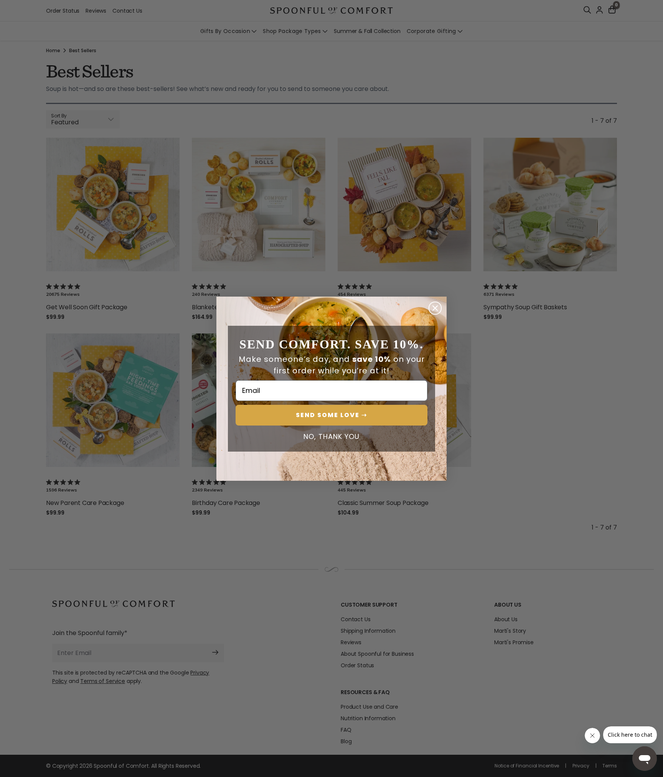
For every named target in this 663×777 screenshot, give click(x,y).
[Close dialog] (435, 308)
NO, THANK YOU (331, 436)
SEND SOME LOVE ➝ (331, 415)
